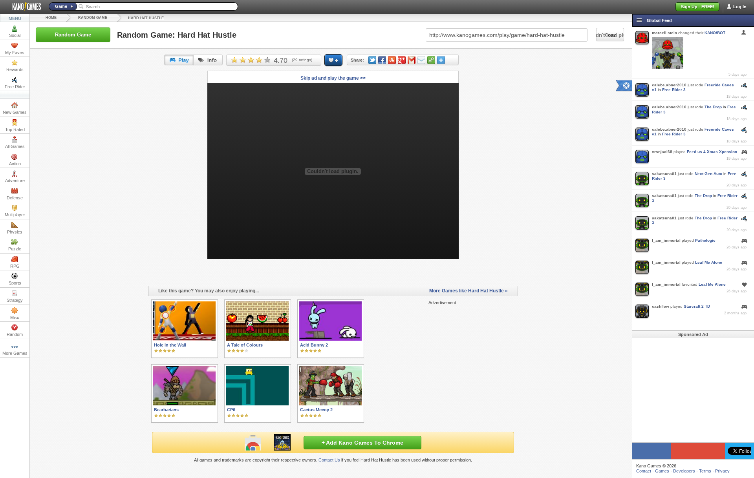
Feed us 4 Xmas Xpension (712, 152)
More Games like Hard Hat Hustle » (468, 291)
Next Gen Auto (708, 173)
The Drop (713, 107)
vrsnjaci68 (662, 152)
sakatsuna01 (664, 173)
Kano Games (23, 6)
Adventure (15, 180)
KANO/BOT (715, 33)
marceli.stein (664, 33)
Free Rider (15, 86)
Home (51, 18)
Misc (14, 317)
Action (15, 163)
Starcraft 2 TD (697, 306)
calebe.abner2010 (669, 85)
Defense (15, 197)
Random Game (92, 18)
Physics (14, 232)
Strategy (15, 300)
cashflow (660, 306)
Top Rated (15, 129)
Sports (15, 283)
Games (662, 471)
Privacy (722, 471)
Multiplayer (15, 214)
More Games (14, 353)
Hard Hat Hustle (146, 18)
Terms (705, 471)
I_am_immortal (666, 240)
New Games (15, 112)
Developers (684, 471)
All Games (15, 146)
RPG (15, 266)
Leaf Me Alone (708, 262)
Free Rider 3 (674, 90)
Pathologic (705, 240)
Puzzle (14, 248)
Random (15, 334)
